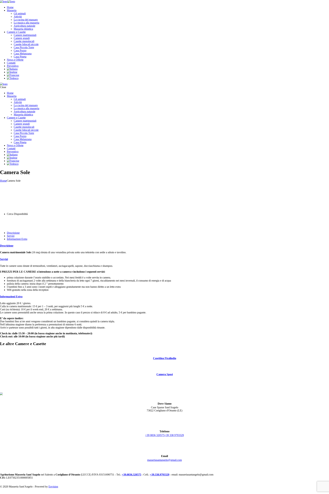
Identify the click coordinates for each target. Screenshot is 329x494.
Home (3, 180)
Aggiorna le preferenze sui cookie (53, 492)
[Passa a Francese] (13, 75)
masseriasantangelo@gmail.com (164, 460)
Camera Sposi (164, 374)
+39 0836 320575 (154, 435)
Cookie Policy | (26, 492)
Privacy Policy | (8, 492)
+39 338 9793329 (174, 435)
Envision (53, 486)
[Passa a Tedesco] (13, 78)
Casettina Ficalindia (164, 358)
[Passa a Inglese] (12, 72)
